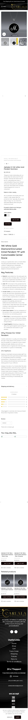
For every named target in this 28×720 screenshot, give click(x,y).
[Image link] (14, 613)
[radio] (5, 215)
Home (5, 158)
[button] (2, 24)
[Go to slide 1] (11, 35)
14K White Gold (13, 158)
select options (7, 212)
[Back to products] (7, 164)
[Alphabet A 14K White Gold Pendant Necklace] (7, 580)
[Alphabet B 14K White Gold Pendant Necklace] (20, 580)
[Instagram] (16, 631)
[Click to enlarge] (4, 34)
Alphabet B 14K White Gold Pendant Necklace (20, 589)
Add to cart (15, 219)
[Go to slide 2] (13, 35)
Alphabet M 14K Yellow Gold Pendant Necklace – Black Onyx (7, 554)
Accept (17, 717)
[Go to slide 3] (14, 35)
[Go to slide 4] (16, 35)
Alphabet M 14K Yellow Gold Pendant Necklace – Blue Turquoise (20, 554)
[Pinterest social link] (12, 235)
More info (10, 717)
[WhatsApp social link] (14, 235)
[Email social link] (10, 235)
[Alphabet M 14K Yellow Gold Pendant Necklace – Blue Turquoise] (20, 494)
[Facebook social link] (8, 235)
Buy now (7, 223)
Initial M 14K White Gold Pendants (12, 160)
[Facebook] (11, 631)
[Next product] (8, 164)
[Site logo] (19, 6)
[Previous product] (5, 164)
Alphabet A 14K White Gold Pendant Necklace (7, 589)
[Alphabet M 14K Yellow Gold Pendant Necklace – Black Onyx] (7, 494)
